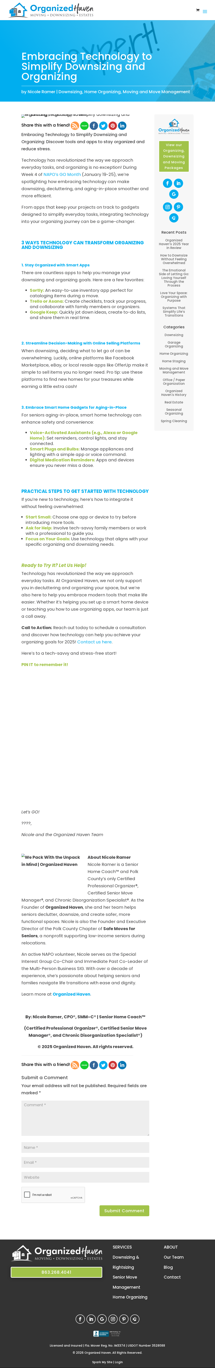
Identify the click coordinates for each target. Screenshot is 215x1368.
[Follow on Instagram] (167, 207)
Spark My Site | (103, 1362)
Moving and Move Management (156, 92)
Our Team (174, 1257)
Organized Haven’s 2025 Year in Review (174, 244)
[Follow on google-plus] (173, 194)
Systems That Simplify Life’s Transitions (174, 312)
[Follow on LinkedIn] (178, 183)
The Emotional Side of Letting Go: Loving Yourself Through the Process (174, 278)
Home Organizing (102, 92)
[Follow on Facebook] (167, 183)
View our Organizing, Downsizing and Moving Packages (174, 156)
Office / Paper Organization (174, 382)
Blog (168, 1267)
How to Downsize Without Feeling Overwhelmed (173, 259)
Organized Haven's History (173, 393)
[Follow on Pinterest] (178, 207)
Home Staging (174, 361)
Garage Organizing (174, 344)
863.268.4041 (56, 1272)
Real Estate (174, 402)
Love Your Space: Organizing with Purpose (173, 297)
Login (119, 1362)
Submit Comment (124, 1211)
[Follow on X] (173, 218)
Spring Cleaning (174, 421)
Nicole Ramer (41, 92)
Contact (172, 1277)
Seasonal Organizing (174, 411)
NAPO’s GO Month (62, 174)
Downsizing (70, 92)
